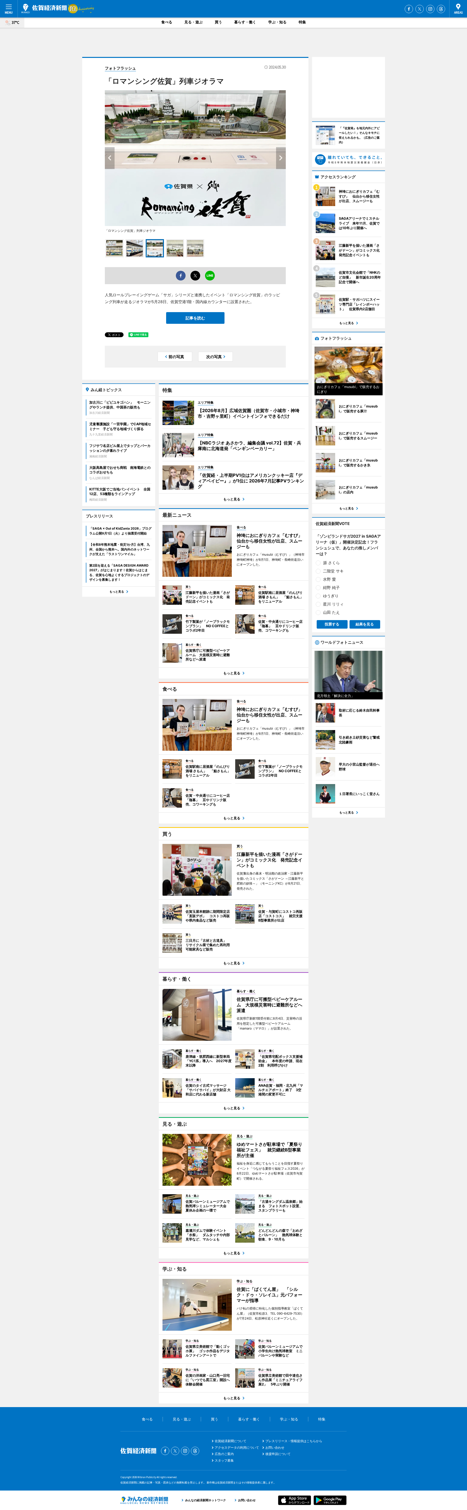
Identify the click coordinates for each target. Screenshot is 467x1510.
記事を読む (195, 318)
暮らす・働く (245, 22)
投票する (332, 624)
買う (218, 22)
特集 (302, 22)
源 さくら (331, 563)
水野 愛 (329, 579)
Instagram (430, 9)
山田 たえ (331, 612)
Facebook (409, 9)
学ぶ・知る (277, 22)
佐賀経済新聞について (230, 1441)
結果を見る (365, 624)
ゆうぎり (331, 596)
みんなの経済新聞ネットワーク (144, 1500)
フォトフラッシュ (120, 68)
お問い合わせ (274, 1447)
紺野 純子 (331, 587)
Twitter (419, 9)
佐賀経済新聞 (44, 8)
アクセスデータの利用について (237, 1447)
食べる (166, 22)
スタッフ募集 (224, 1460)
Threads (441, 9)
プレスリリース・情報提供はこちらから (293, 1441)
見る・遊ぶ (193, 22)
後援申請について (278, 1454)
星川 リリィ (333, 604)
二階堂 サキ (333, 571)
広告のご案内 (224, 1454)
